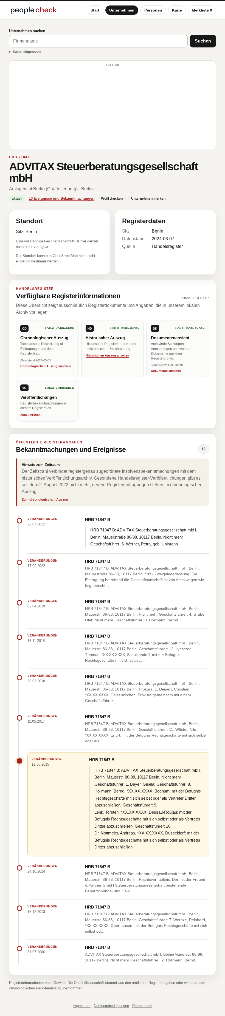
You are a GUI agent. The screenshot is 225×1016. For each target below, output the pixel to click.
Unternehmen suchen (27, 31)
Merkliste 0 (202, 10)
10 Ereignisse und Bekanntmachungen (61, 198)
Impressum (82, 1006)
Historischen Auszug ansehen (107, 355)
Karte (177, 10)
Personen (153, 10)
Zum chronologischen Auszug (45, 500)
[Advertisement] (112, 107)
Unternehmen (121, 10)
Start (95, 10)
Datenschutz (142, 1006)
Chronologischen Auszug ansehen (45, 366)
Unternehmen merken (148, 198)
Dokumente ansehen (166, 370)
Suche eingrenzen (27, 52)
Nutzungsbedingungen (111, 1006)
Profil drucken (112, 198)
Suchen (203, 41)
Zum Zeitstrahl (30, 415)
